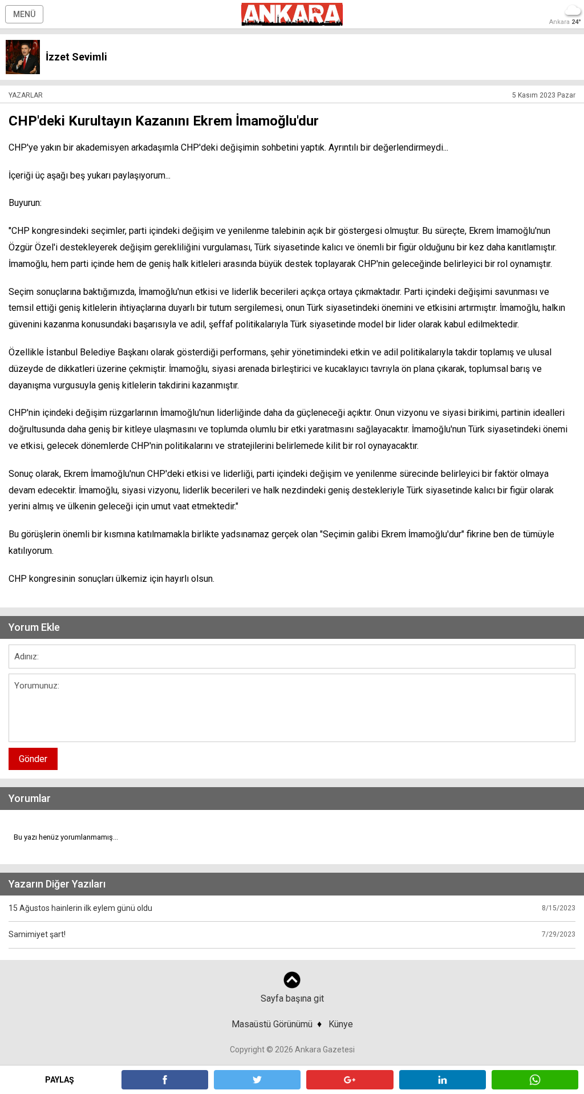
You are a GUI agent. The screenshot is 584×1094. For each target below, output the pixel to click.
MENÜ (24, 14)
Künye (340, 1024)
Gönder (33, 758)
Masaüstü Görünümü (272, 1024)
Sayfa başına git (292, 998)
